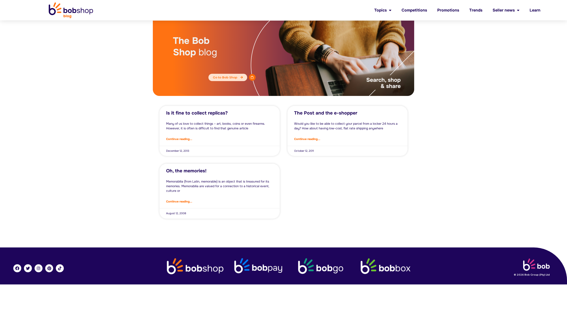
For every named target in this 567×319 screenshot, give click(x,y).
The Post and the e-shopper (325, 113)
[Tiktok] (60, 268)
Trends (475, 10)
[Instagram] (39, 268)
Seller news (504, 10)
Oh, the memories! (186, 171)
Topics (380, 10)
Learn (535, 10)
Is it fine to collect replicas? (197, 113)
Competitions (414, 10)
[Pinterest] (49, 268)
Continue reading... (179, 139)
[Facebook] (17, 268)
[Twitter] (28, 268)
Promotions (448, 10)
